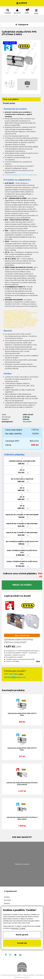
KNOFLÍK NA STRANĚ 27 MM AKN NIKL (22, 532)
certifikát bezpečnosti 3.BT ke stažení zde (21, 175)
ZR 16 (22, 497)
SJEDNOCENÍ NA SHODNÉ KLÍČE (22, 461)
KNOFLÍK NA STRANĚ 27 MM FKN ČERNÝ (22, 515)
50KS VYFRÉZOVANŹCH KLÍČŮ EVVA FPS (22, 551)
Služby (7, 897)
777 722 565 (10, 674)
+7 (27, 87)
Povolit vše (22, 943)
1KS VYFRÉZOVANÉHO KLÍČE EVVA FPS (22, 541)
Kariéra (7, 903)
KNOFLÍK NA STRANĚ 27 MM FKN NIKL (22, 523)
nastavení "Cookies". (18, 928)
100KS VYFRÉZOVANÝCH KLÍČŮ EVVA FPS (22, 563)
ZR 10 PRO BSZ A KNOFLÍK (22, 479)
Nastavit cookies (22, 864)
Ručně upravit (22, 935)
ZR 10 (22, 470)
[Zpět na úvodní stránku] (22, 3)
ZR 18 (22, 506)
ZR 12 (22, 488)
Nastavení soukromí (22, 977)
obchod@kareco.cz (15, 677)
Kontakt (7, 900)
